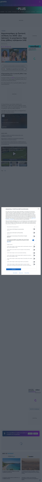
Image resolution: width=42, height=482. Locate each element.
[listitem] (21, 226)
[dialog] (21, 241)
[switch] (33, 229)
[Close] (39, 209)
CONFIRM (14, 269)
